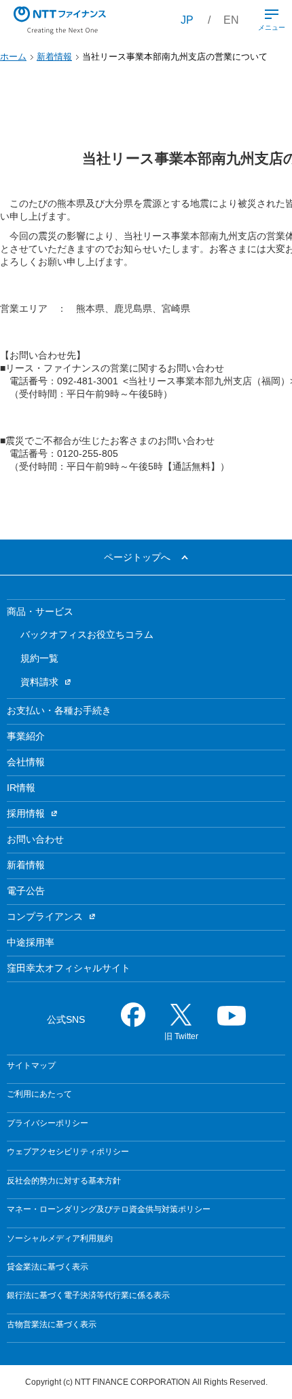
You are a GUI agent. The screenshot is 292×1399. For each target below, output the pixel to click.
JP (187, 20)
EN (231, 20)
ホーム (13, 57)
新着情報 (54, 57)
